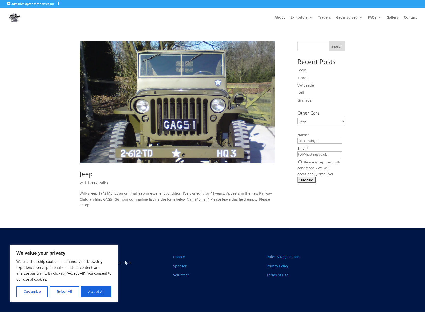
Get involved (347, 18)
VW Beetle (305, 85)
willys (103, 182)
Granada (304, 100)
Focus (302, 70)
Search (337, 46)
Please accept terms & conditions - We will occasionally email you (318, 168)
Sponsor (180, 266)
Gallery (392, 18)
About (280, 18)
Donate (179, 256)
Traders (324, 18)
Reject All (64, 291)
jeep (94, 182)
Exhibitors (299, 18)
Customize (32, 291)
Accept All (96, 291)
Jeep (86, 173)
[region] (64, 273)
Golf (300, 92)
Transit (303, 77)
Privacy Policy (278, 266)
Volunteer (181, 275)
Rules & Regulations (283, 256)
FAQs (372, 18)
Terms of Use (277, 275)
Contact (410, 18)
